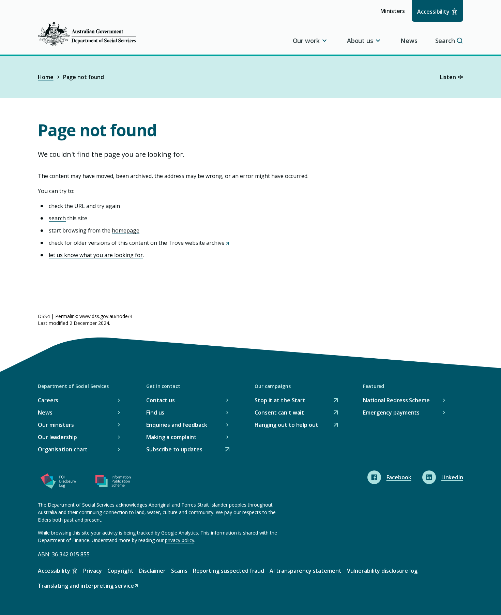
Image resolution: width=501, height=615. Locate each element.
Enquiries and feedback (176, 425)
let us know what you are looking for (96, 255)
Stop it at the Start (280, 400)
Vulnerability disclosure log (382, 570)
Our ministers (56, 425)
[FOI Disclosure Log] (58, 482)
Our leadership (57, 437)
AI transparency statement (305, 570)
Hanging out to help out (286, 425)
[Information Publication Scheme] (112, 482)
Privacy (92, 570)
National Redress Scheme (396, 400)
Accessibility (433, 11)
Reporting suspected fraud (228, 570)
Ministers (394, 14)
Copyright (120, 570)
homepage (125, 230)
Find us (155, 412)
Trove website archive (198, 242)
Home (46, 77)
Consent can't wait (279, 413)
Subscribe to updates (174, 450)
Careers (48, 400)
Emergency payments (391, 412)
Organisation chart (63, 449)
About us (360, 40)
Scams (179, 570)
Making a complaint (171, 437)
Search (445, 40)
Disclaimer (152, 570)
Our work (306, 40)
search (57, 218)
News (409, 40)
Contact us (160, 400)
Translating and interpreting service (86, 586)
